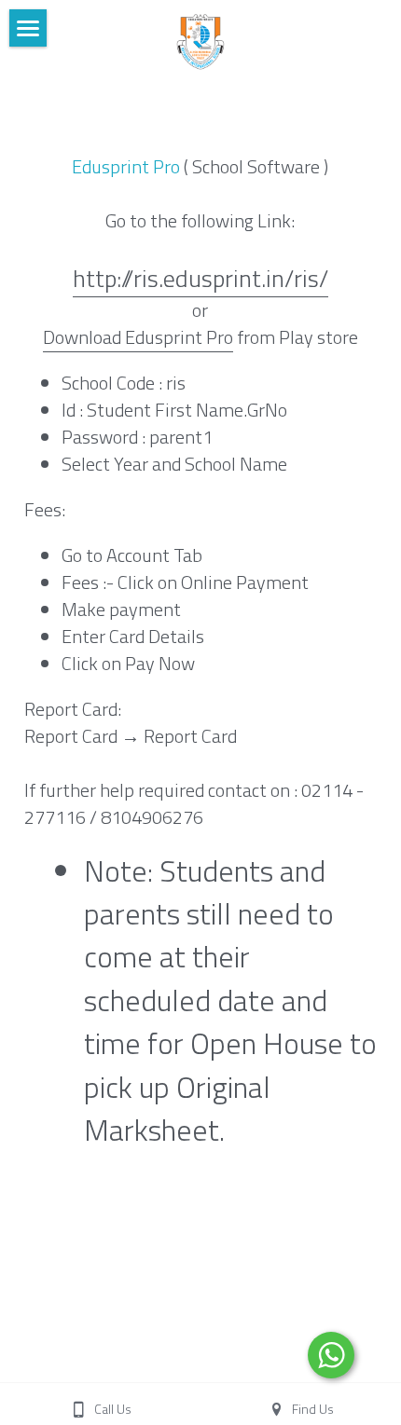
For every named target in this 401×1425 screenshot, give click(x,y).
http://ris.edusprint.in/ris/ (200, 278)
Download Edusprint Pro (138, 336)
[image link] (200, 40)
